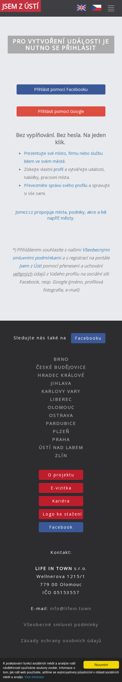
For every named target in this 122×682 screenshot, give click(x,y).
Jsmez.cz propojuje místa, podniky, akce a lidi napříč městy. (60, 215)
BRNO (61, 359)
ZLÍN (61, 455)
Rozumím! (101, 664)
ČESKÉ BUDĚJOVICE (61, 367)
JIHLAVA (61, 383)
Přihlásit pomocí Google (61, 111)
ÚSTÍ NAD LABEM (61, 447)
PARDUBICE (61, 423)
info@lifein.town (71, 608)
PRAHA (61, 439)
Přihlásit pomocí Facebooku (61, 89)
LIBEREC (61, 399)
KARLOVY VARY (61, 391)
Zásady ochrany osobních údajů (61, 640)
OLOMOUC (61, 407)
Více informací (34, 677)
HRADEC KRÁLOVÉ (61, 375)
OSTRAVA (61, 415)
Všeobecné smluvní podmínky (61, 624)
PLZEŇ (61, 431)
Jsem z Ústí (30, 266)
